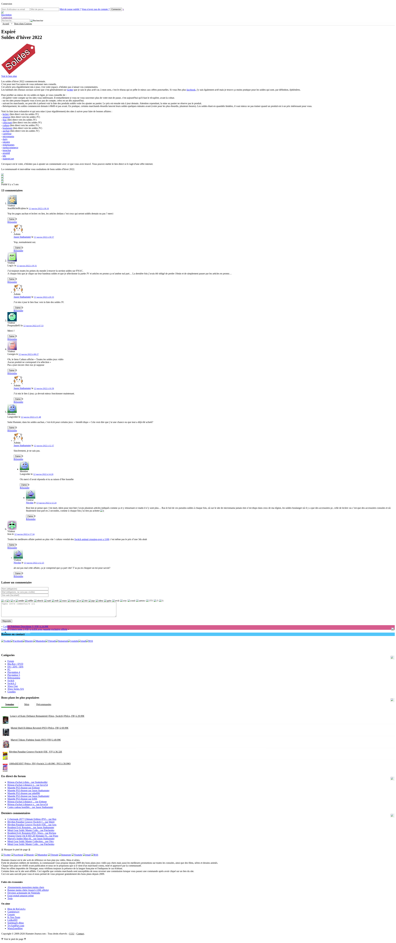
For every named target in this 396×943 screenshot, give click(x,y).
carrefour (7, 133)
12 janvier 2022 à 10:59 (44, 388)
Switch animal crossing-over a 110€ (91, 539)
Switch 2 (11, 683)
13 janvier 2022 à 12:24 (46, 503)
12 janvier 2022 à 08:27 (29, 354)
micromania (8, 136)
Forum (10, 661)
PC (9, 669)
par (27, 782)
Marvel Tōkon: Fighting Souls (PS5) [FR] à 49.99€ (36, 739)
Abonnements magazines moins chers (25, 887)
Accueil (5, 23)
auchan (6, 131)
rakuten (6, 142)
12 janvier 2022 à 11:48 (31, 417)
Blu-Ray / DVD (15, 664)
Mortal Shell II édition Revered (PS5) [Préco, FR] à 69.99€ (39, 728)
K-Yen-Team (13, 917)
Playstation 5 (13, 675)
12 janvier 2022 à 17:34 (24, 534)
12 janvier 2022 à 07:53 (33, 325)
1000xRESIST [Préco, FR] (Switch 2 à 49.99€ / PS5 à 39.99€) (40, 763)
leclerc (6, 114)
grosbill (6, 153)
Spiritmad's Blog (15, 923)
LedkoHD (12, 920)
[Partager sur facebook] (2, 174)
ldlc (4, 156)
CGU (71, 933)
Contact (80, 933)
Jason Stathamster (22, 237)
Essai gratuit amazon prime (20, 895)
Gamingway (13, 911)
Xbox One (12, 686)
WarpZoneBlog (15, 928)
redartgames (8, 144)
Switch (10, 680)
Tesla (10, 898)
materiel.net (8, 158)
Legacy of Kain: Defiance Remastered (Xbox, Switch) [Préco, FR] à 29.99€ (47, 716)
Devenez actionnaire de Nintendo (23, 893)
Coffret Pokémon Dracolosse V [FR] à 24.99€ (25, 626)
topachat (7, 150)
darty (5, 139)
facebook (191, 89)
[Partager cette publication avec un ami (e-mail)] (2, 182)
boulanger (7, 128)
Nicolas (29, 502)
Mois (26, 704)
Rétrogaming (13, 677)
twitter (70, 89)
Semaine (9, 704)
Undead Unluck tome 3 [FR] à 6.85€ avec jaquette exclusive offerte (34, 629)
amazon (6, 117)
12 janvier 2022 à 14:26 (43, 474)
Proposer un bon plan (18, 632)
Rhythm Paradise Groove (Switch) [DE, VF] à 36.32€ (35, 751)
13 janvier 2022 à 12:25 (34, 563)
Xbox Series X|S (15, 689)
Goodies (11, 691)
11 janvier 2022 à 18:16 (39, 208)
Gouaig (11, 914)
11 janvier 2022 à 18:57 (44, 237)
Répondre (12, 222)
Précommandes (43, 704)
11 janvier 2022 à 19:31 (27, 266)
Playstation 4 (13, 672)
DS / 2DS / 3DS (15, 666)
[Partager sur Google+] (2, 179)
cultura (6, 125)
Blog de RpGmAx (16, 909)
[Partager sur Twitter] (2, 177)
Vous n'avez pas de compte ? (96, 9)
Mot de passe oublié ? (70, 9)
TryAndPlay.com (15, 925)
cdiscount (7, 122)
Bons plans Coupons (23, 23)
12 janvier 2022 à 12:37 (44, 445)
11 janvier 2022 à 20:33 (44, 297)
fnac (5, 119)
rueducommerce (10, 147)
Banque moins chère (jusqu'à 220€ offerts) (28, 890)
